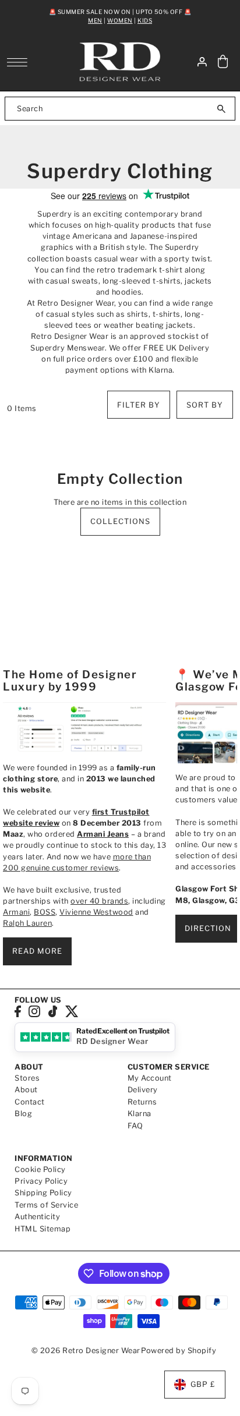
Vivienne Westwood (96, 912)
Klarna (139, 1113)
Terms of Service (46, 1205)
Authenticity (37, 1216)
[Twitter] (72, 1012)
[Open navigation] (20, 62)
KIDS (144, 20)
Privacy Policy (41, 1181)
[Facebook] (18, 1012)
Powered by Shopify (178, 1350)
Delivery (143, 1089)
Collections (120, 521)
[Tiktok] (53, 1012)
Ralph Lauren (27, 923)
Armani (16, 912)
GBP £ (203, 1384)
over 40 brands (99, 901)
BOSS (44, 912)
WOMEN (120, 20)
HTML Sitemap (42, 1228)
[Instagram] (34, 1012)
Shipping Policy (43, 1192)
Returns (142, 1102)
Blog (23, 1113)
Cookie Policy (40, 1169)
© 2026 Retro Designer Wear (85, 1350)
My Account (150, 1078)
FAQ (135, 1125)
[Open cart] (223, 62)
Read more (37, 951)
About (26, 1089)
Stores (27, 1078)
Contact (30, 1102)
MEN (95, 20)
